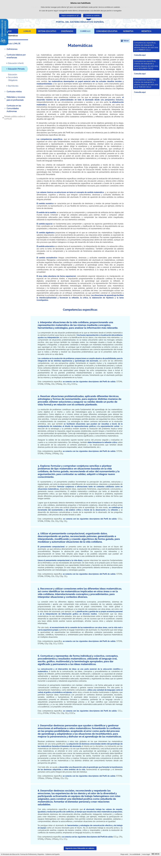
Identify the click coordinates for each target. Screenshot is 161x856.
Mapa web (124, 854)
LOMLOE (27, 31)
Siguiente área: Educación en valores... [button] (80, 848)
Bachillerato (13, 86)
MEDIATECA (146, 31)
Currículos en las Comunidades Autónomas (14, 108)
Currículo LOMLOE (12, 43)
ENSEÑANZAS (67, 31)
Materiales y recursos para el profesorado (16, 98)
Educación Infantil (16, 63)
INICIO (9, 31)
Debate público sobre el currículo (14, 117)
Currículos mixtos (14, 91)
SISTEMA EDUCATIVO (47, 31)
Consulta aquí (140, 55)
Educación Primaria (16, 69)
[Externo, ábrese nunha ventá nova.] (155, 854)
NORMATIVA (128, 31)
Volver (126, 41)
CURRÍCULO (85, 31)
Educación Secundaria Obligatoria (13, 77)
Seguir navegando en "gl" (70, 15)
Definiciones (12, 49)
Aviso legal (146, 854)
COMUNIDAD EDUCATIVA (106, 31)
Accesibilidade (135, 854)
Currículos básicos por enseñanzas (16, 56)
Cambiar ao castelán (92, 15)
